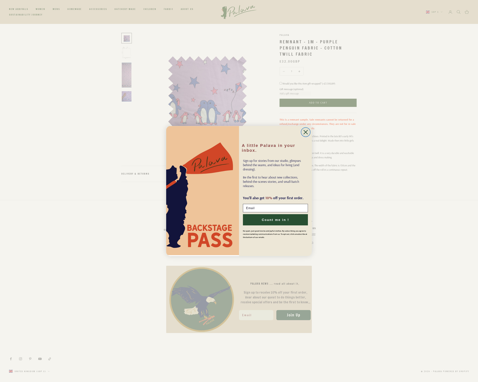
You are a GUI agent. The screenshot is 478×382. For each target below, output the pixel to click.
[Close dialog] (305, 132)
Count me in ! (275, 220)
